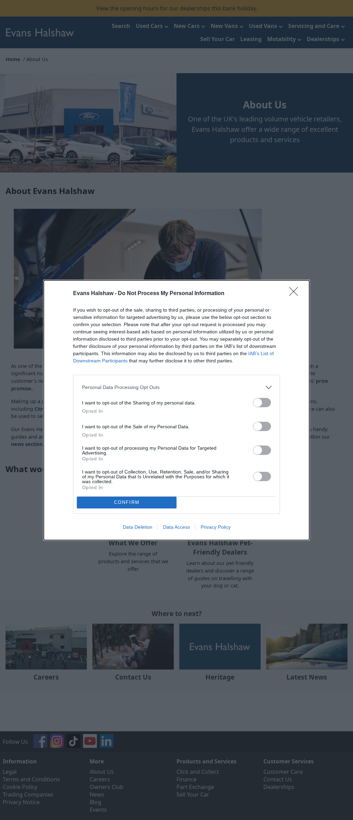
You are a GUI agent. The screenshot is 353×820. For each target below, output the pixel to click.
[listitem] (176, 387)
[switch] (262, 402)
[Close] (295, 293)
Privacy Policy (216, 527)
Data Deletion (137, 527)
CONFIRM (127, 502)
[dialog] (176, 410)
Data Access (176, 527)
